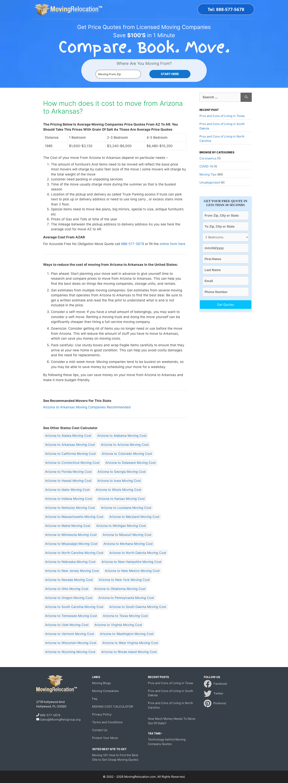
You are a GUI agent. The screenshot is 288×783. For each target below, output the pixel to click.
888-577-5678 (132, 244)
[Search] (246, 97)
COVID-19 (206, 166)
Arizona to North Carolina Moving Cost (74, 553)
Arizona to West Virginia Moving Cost (130, 643)
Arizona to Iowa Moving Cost (119, 481)
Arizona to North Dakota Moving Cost (137, 553)
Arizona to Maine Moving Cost (67, 526)
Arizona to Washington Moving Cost (127, 634)
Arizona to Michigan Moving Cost (121, 526)
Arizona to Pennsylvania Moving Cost (126, 598)
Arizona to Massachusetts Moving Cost (74, 517)
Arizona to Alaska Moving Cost (68, 436)
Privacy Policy (101, 714)
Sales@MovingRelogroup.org (60, 719)
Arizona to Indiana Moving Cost (68, 499)
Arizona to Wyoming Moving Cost (70, 652)
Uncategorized (209, 182)
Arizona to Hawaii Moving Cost (68, 481)
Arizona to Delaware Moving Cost (130, 463)
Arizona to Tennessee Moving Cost (71, 616)
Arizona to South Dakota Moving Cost (137, 607)
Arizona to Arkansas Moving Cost (70, 445)
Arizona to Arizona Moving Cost (125, 445)
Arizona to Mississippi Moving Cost (71, 544)
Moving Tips (207, 174)
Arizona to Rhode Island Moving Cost (129, 652)
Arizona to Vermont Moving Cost (69, 634)
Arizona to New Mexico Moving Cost (132, 571)
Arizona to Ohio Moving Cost (66, 589)
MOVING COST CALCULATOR (112, 706)
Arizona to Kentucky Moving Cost (70, 508)
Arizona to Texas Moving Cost (125, 616)
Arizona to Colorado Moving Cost (127, 454)
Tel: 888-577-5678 (226, 9)
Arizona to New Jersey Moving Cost (72, 571)
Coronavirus (207, 158)
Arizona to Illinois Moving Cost (118, 490)
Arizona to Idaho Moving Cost (67, 490)
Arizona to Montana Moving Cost (128, 544)
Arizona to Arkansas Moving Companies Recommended (87, 407)
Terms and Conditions (107, 722)
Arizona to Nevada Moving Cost (69, 580)
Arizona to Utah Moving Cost (67, 625)
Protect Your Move (105, 738)
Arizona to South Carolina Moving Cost (74, 607)
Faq (94, 699)
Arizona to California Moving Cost (70, 454)
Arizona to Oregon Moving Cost (68, 598)
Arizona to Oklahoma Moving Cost (120, 589)
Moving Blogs (101, 683)
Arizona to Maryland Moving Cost (134, 517)
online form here (172, 244)
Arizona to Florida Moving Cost (68, 472)
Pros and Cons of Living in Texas (222, 116)
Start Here (170, 74)
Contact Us (99, 730)
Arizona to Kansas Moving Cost (121, 499)
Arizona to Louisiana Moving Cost (126, 508)
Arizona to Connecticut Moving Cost (72, 463)
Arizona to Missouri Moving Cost (127, 535)
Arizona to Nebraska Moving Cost (70, 562)
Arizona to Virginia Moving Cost (118, 625)
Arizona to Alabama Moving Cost (122, 436)
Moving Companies (105, 691)
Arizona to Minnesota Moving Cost (71, 535)
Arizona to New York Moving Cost (124, 580)
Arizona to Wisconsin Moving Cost (70, 643)
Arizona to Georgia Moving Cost (122, 472)
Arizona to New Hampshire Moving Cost (131, 562)
